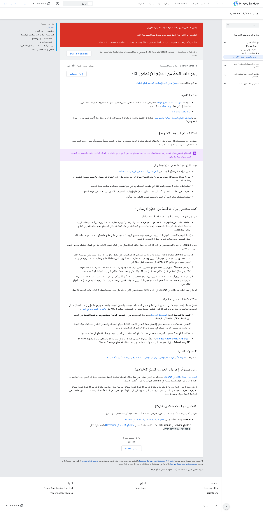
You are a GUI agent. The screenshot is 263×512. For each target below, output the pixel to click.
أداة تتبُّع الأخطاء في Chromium (119, 425)
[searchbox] (242, 25)
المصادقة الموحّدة (159, 314)
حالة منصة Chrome (181, 111)
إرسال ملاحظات (76, 73)
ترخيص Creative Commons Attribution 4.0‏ (156, 461)
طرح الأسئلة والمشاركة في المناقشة (140, 419)
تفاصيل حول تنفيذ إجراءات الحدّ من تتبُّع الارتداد (157, 83)
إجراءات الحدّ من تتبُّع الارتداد (169, 102)
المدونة (141, 3)
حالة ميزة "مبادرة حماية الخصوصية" (183, 42)
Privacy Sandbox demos (61, 493)
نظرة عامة (219, 3)
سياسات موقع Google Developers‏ (183, 464)
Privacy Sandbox (189, 66)
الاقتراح (161, 419)
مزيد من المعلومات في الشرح (93, 308)
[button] (245, 42)
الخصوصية (207, 505)
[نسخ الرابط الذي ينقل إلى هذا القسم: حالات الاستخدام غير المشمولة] (160, 299)
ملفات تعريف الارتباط (201, 3)
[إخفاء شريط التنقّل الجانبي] (226, 506)
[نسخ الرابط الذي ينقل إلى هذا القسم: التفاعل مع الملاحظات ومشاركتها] (150, 406)
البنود (216, 505)
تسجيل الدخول (10, 3)
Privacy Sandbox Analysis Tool (58, 488)
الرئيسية (24, 3)
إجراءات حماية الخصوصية (159, 3)
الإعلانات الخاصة (181, 3)
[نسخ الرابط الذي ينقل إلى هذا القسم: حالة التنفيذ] (178, 95)
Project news (212, 493)
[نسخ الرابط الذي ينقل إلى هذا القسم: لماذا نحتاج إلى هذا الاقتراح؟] (156, 133)
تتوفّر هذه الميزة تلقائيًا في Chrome (180, 377)
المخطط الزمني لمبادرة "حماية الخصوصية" (173, 117)
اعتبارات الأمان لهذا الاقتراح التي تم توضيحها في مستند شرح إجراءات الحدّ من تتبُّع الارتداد (147, 357)
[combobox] (78, 3)
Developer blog (211, 488)
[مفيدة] (73, 66)
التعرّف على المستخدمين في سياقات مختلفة (138, 171)
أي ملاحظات (166, 106)
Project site (140, 488)
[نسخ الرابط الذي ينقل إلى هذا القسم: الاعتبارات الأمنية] (175, 351)
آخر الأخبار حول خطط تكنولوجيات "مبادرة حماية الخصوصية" (165, 35)
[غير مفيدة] (68, 66)
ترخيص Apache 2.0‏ (90, 461)
